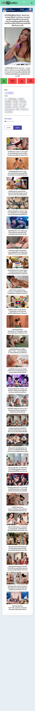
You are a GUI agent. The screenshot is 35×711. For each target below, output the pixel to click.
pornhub (15, 107)
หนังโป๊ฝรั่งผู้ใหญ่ (12, 99)
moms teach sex (9, 109)
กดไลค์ (4, 81)
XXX (6, 93)
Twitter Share (12, 81)
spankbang (8, 107)
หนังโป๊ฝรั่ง (10, 93)
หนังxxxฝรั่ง (23, 102)
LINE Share (30, 81)
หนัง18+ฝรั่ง (8, 104)
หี (5, 99)
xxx (20, 104)
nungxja (9, 119)
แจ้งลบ (18, 128)
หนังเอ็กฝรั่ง (8, 102)
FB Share (21, 81)
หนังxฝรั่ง (15, 102)
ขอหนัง (9, 128)
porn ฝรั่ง (22, 107)
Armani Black (8, 112)
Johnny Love (24, 109)
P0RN (17, 109)
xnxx (25, 104)
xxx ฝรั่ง (15, 104)
